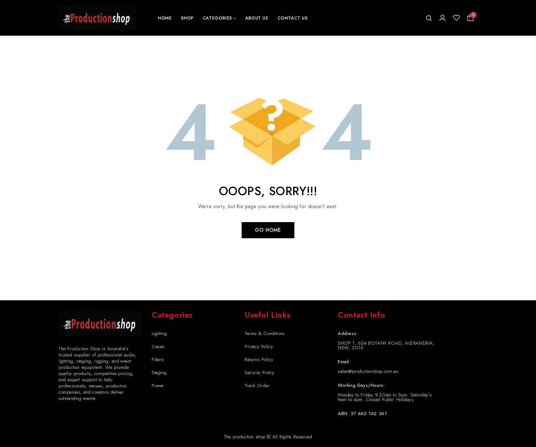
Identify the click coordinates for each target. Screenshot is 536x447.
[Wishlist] (456, 18)
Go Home (268, 230)
